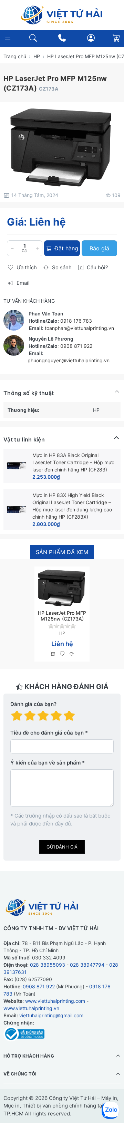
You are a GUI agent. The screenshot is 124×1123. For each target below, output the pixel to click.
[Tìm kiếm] (33, 38)
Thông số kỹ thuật (28, 392)
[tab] (62, 552)
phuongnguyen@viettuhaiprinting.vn (69, 360)
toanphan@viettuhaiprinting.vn (79, 328)
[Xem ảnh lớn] (62, 146)
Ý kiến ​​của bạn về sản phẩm (45, 762)
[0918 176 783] (62, 37)
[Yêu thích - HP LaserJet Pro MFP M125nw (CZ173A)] (62, 654)
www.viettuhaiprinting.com (55, 1001)
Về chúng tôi (20, 1074)
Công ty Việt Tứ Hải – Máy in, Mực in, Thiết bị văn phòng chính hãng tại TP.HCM (60, 1106)
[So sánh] (71, 654)
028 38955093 (47, 965)
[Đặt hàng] (53, 654)
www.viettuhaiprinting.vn (31, 1008)
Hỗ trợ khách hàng (28, 1056)
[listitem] (62, 146)
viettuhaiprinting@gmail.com (51, 1015)
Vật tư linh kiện (24, 439)
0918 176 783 (76, 321)
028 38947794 (87, 965)
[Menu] (7, 38)
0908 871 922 (76, 346)
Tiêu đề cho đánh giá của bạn (47, 732)
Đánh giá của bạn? (33, 704)
